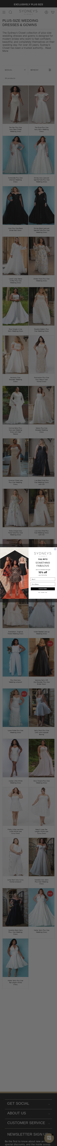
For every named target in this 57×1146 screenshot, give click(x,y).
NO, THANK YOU (42, 592)
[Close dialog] (55, 549)
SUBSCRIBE (43, 588)
